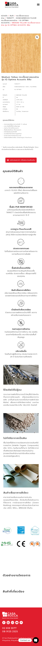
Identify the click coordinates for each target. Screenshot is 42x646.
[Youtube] (16, 622)
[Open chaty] (36, 640)
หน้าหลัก (4, 16)
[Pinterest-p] (21, 622)
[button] (38, 4)
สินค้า (12, 16)
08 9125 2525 (10, 631)
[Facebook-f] (3, 622)
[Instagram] (12, 622)
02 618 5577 (9, 628)
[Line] (8, 622)
